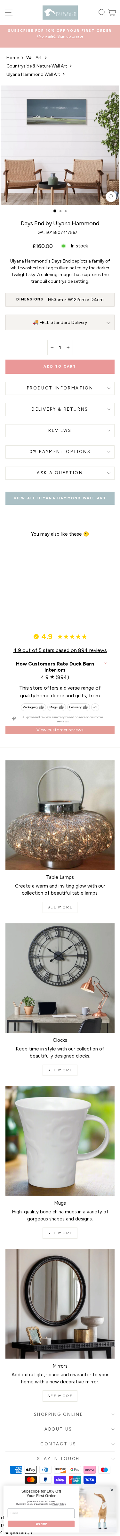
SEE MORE (60, 907)
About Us (58, 1429)
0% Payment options (60, 451)
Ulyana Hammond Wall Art (33, 74)
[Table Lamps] (60, 815)
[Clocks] (60, 978)
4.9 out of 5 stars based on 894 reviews (60, 650)
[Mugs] (60, 1141)
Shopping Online (58, 1414)
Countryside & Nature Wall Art (36, 66)
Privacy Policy (59, 1504)
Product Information (60, 388)
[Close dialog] (112, 1490)
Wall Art (34, 57)
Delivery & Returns (60, 409)
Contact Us (58, 1444)
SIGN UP (41, 1524)
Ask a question (60, 472)
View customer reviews (60, 730)
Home (12, 57)
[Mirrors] (60, 1304)
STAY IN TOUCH (58, 1458)
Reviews (59, 430)
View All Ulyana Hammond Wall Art (60, 498)
